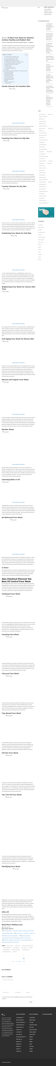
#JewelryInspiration (43, 179)
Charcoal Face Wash (9, 74)
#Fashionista (41, 151)
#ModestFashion (42, 186)
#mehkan (30, 947)
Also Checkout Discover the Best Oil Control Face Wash (15, 70)
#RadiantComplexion (16, 949)
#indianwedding (42, 177)
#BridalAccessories (43, 116)
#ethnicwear (41, 137)
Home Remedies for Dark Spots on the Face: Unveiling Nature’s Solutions (49, 100)
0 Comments (30, 42)
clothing (40, 229)
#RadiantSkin (41, 193)
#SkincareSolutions (7, 951)
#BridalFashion (42, 123)
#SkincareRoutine (25, 949)
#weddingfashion (42, 200)
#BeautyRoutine (10, 945)
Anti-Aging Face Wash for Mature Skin (13, 63)
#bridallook (50, 128)
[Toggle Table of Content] (25, 55)
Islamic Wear (40, 242)
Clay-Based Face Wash (9, 75)
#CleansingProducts (7, 947)
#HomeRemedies (42, 172)
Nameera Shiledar (23, 42)
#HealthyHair (41, 165)
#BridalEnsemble (42, 121)
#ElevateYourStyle (43, 135)
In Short (7, 69)
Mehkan (9, 1062)
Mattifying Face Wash (9, 79)
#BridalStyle (41, 130)
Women (39, 259)
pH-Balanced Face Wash (11, 68)
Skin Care (40, 254)
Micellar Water (8, 65)
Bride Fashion (41, 227)
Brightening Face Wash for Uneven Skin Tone (14, 61)
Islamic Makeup (41, 239)
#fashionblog (42, 142)
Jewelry (40, 244)
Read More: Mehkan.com (10, 81)
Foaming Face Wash (9, 73)
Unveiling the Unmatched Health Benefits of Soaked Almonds (50, 26)
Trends (39, 257)
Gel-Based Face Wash (9, 72)
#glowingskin (16, 947)
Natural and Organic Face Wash (11, 64)
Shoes (39, 252)
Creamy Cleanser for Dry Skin (11, 59)
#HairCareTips (42, 163)
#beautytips (17, 945)
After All (6, 80)
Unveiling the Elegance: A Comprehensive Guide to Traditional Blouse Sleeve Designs (50, 48)
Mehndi (39, 249)
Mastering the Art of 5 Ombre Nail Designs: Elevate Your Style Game (49, 36)
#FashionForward (42, 144)
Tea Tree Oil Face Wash (9, 78)
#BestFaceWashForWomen (27, 945)
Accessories (19, 1017)
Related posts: (8, 83)
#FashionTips (49, 151)
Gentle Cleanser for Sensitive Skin (12, 56)
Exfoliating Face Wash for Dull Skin (12, 60)
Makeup (39, 247)
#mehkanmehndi (6, 949)
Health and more (14, 42)
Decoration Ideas (41, 232)
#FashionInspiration (43, 149)
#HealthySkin (23, 947)
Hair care (40, 234)
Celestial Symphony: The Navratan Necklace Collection (49, 67)
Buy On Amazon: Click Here (18, 123)
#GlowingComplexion (43, 156)
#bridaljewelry (42, 128)
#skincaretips (42, 198)
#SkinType (15, 951)
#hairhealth (49, 163)
